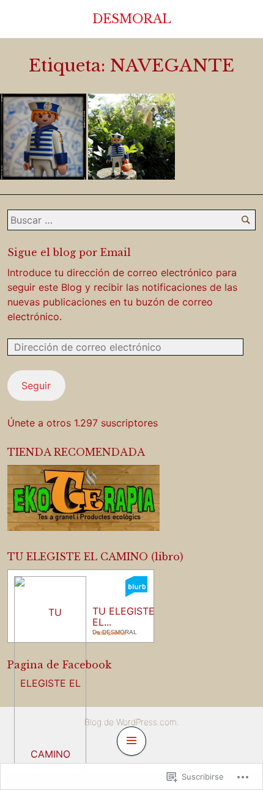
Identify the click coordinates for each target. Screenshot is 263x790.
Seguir (36, 385)
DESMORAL (131, 19)
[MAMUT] (131, 136)
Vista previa (108, 632)
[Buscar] (245, 220)
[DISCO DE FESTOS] (43, 136)
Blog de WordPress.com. (131, 722)
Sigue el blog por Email (69, 252)
